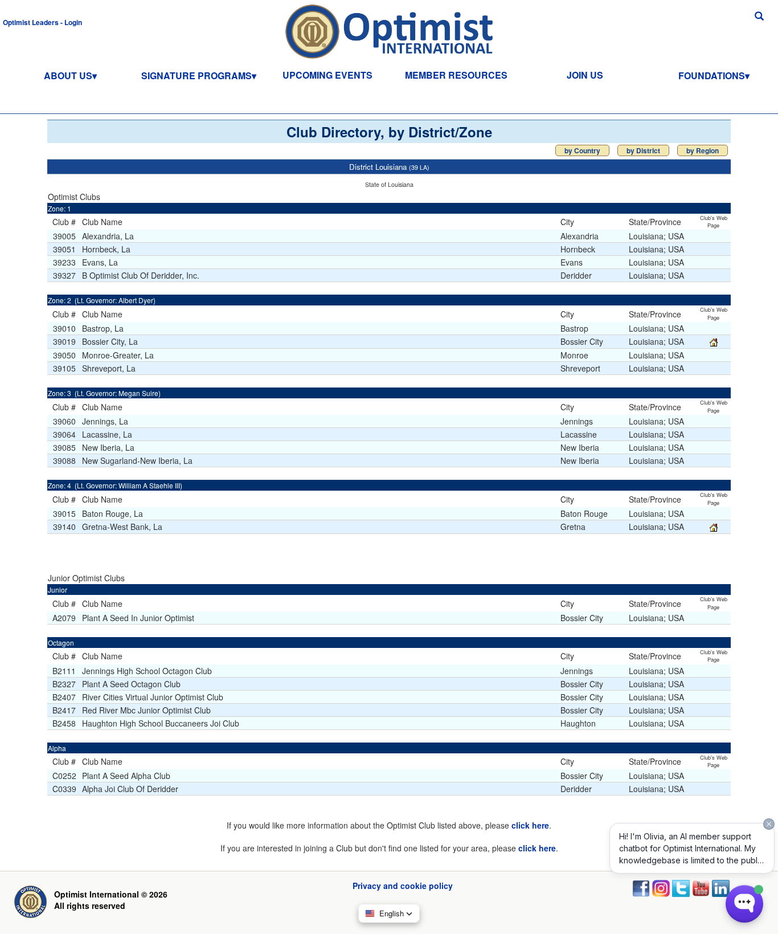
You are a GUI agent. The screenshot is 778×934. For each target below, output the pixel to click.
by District (643, 150)
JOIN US (585, 74)
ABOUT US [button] (68, 75)
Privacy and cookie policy (403, 885)
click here (530, 825)
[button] (42, 21)
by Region (702, 150)
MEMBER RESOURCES (456, 74)
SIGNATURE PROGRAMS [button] (196, 75)
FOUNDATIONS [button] (711, 75)
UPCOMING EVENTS (327, 74)
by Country (582, 150)
